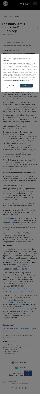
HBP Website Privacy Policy (21, 80)
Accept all (26, 85)
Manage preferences (11, 86)
